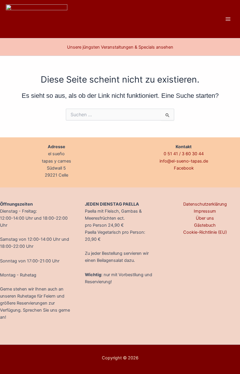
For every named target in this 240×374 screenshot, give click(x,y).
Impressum (205, 211)
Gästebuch (205, 225)
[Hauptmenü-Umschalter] (228, 19)
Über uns (205, 218)
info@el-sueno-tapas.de (184, 161)
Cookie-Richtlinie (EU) (205, 232)
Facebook (184, 168)
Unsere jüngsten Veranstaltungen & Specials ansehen (120, 47)
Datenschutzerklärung (205, 204)
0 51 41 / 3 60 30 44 (184, 153)
